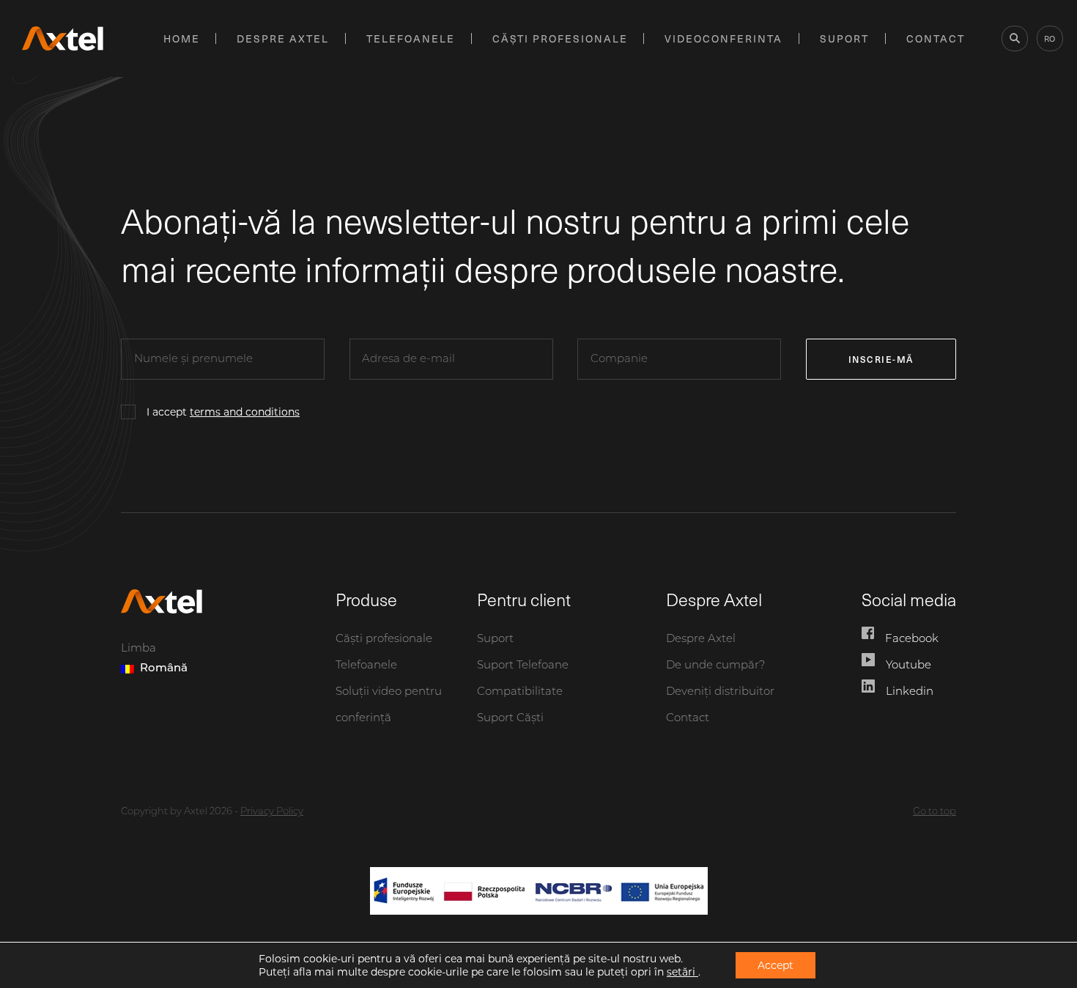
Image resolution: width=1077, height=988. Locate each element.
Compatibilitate (520, 692)
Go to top (934, 811)
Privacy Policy (271, 811)
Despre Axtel (283, 38)
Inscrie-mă (881, 359)
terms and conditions (245, 412)
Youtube (908, 665)
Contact (935, 38)
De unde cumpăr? (715, 665)
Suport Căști (510, 718)
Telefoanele (410, 38)
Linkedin (909, 692)
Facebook (912, 639)
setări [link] (682, 971)
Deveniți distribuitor (720, 692)
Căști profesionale (560, 38)
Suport (844, 38)
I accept (223, 412)
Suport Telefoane (523, 665)
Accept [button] (775, 965)
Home (181, 38)
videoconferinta (723, 38)
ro (1049, 38)
